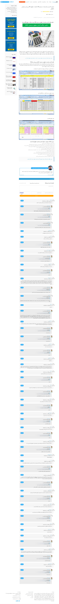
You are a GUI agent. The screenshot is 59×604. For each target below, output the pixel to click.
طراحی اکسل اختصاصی (30, 595)
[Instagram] (11, 2)
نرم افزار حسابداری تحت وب (29, 593)
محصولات (50, 1)
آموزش (32, 596)
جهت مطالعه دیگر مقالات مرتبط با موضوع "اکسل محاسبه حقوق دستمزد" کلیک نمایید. (39, 159)
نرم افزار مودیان (44, 1)
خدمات (47, 1)
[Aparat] (9, 2)
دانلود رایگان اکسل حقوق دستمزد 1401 (36, 25)
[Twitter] (13, 2)
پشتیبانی (27, 1)
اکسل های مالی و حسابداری (47, 17)
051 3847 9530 (5, 1)
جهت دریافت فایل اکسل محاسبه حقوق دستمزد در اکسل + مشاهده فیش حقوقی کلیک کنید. (38, 58)
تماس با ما (31, 1)
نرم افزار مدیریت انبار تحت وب (29, 594)
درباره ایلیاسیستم (35, 1)
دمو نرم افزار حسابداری (22, 1)
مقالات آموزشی (39, 1)
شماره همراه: (16, 597)
